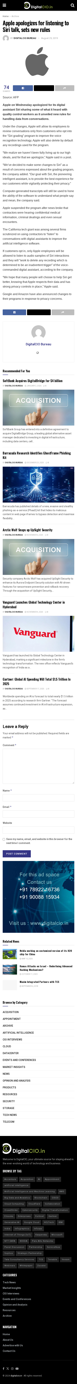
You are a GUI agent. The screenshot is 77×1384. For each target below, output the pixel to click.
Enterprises (24, 1216)
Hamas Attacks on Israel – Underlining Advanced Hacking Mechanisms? (46, 968)
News (6, 1074)
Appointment (12, 1019)
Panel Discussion (14, 1247)
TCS (41, 1259)
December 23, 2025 (35, 462)
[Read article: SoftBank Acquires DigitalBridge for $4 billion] (38, 408)
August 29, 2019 (49, 38)
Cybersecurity (30, 1210)
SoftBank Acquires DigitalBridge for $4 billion (32, 380)
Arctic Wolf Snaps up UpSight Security (27, 530)
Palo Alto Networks (42, 1241)
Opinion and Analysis (16, 1081)
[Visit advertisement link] (38, 897)
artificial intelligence (16, 1185)
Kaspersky (41, 1234)
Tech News (10, 1115)
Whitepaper (26, 1265)
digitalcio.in (16, 1375)
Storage (8, 1108)
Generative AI (12, 1222)
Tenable (52, 1259)
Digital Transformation (55, 1210)
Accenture (10, 1179)
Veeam (66, 1259)
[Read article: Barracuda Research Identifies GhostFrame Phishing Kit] (38, 485)
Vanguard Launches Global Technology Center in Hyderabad (34, 604)
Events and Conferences (19, 1060)
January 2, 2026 (33, 386)
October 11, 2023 (29, 974)
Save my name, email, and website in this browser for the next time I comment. (39, 841)
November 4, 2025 (34, 612)
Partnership (35, 1247)
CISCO (55, 1197)
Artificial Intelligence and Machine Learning (29, 1191)
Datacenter (11, 1053)
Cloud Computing (14, 1203)
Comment (9, 745)
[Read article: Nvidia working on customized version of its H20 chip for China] (10, 954)
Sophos (8, 1253)
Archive (15, 16)
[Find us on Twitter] (7, 1369)
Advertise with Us (13, 1345)
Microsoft (57, 1234)
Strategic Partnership (30, 1253)
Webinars (9, 1265)
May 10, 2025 (27, 959)
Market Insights (14, 1067)
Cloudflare (34, 1203)
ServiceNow (53, 1247)
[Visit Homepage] (38, 5)
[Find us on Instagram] (12, 1369)
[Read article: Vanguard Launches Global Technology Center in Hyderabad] (38, 634)
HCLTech (49, 1222)
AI (39, 1179)
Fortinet (39, 1216)
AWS (61, 1191)
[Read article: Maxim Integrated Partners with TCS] (10, 985)
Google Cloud (31, 1222)
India (7, 1228)
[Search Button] (72, 5)
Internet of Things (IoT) (17, 1234)
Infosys (38, 1228)
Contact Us (9, 1351)
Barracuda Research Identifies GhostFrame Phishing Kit (37, 455)
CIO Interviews (12, 1040)
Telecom (8, 1122)
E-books (8, 1216)
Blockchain (41, 1197)
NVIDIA (23, 1241)
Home (6, 16)
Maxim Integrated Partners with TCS (39, 982)
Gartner (53, 1216)
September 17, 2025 (35, 689)
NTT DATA (9, 1241)
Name (7, 791)
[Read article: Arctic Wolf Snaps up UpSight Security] (38, 557)
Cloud (7, 1046)
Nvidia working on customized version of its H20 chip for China (46, 952)
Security (9, 1101)
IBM (61, 1222)
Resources (10, 1094)
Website (7, 823)
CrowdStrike (11, 1210)
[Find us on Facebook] (3, 1369)
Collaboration (52, 1203)
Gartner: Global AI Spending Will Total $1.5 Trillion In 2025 (36, 681)
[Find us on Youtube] (17, 1369)
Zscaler (41, 1265)
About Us (8, 1340)
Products (9, 1087)
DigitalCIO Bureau (25, 38)
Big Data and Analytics (17, 1197)
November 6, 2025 (34, 535)
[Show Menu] (4, 5)
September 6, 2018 (29, 986)
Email (7, 807)
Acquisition (11, 1012)
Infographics (22, 1228)
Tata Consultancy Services (19, 1259)
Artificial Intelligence (18, 1033)
